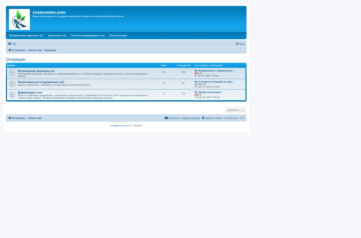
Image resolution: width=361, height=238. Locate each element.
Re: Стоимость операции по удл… (214, 81)
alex (196, 73)
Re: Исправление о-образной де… (214, 70)
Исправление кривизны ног (36, 71)
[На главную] (20, 18)
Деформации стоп (30, 92)
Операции (15, 59)
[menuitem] (12, 43)
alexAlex (198, 84)
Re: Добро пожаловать (207, 92)
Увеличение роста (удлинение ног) (41, 82)
